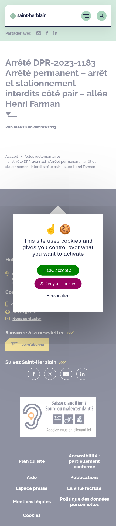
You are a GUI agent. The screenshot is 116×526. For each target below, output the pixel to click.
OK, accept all (60, 270)
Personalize (58, 295)
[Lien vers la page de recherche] (102, 16)
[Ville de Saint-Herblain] (27, 17)
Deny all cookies (59, 283)
